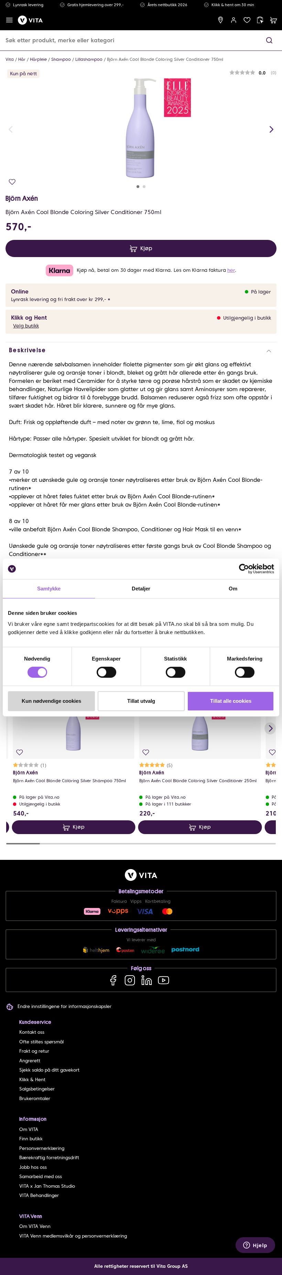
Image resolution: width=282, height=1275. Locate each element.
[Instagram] (129, 980)
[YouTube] (163, 980)
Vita (10, 59)
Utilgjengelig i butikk (247, 318)
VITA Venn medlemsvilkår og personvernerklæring (73, 1236)
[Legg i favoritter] (12, 182)
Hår (21, 59)
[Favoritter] (247, 20)
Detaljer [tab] (141, 588)
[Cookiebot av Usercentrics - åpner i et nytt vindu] (244, 569)
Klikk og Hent (29, 317)
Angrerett (29, 1060)
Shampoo (61, 59)
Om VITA (28, 1129)
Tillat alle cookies (230, 701)
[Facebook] (113, 980)
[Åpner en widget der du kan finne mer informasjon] (255, 1245)
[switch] (106, 672)
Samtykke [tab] (49, 588)
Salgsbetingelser (37, 1088)
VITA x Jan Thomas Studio (47, 1186)
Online (20, 291)
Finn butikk (31, 1138)
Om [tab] (233, 588)
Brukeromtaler (34, 1098)
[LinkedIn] (146, 980)
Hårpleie (38, 59)
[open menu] (9, 20)
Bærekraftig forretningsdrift (49, 1157)
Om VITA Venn (35, 1226)
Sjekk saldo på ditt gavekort (49, 1070)
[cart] (273, 20)
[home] (30, 20)
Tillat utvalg (141, 701)
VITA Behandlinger (39, 1195)
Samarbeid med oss (40, 1176)
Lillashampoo (88, 59)
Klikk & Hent (32, 1079)
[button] (269, 40)
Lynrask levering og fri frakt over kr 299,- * (60, 299)
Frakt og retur (34, 1051)
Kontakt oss (31, 1032)
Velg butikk (26, 326)
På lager (261, 292)
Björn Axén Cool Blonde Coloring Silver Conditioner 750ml (165, 59)
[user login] (233, 20)
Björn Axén (22, 198)
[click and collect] (260, 20)
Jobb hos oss (33, 1167)
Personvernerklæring (41, 1148)
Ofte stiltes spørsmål (41, 1041)
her (231, 270)
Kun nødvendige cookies (51, 701)
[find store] (220, 20)
